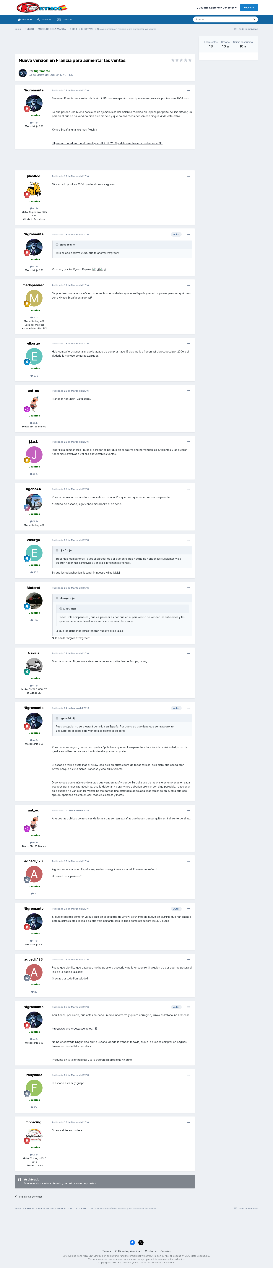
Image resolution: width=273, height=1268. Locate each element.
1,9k (35, 620)
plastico (33, 176)
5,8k (35, 521)
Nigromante (33, 90)
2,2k (35, 1154)
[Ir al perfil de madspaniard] (34, 298)
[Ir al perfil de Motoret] (34, 600)
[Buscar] (254, 19)
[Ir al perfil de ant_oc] (34, 403)
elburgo (33, 343)
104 (35, 1107)
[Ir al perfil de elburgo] (34, 356)
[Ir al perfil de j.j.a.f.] (34, 454)
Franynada (33, 1075)
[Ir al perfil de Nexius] (34, 666)
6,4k (35, 422)
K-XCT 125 (66, 74)
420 (35, 317)
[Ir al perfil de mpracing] (34, 1135)
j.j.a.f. (33, 442)
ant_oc (33, 391)
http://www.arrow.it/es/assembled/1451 (75, 1028)
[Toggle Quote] (57, 244)
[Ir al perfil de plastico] (34, 189)
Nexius (33, 653)
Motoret (33, 588)
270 (35, 375)
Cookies (165, 1251)
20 (35, 893)
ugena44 (33, 489)
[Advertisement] (105, 44)
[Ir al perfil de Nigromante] (23, 73)
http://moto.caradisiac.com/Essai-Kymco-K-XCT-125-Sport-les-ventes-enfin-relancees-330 (107, 143)
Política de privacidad (128, 1251)
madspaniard (33, 285)
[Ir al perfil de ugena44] (34, 502)
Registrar (249, 7)
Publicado (70, 90)
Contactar (151, 1251)
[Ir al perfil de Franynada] (34, 1088)
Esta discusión (237, 19)
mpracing (33, 1122)
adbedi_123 (33, 861)
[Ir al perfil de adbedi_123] (34, 874)
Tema (106, 1251)
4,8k (35, 122)
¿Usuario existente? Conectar (216, 7)
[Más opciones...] (188, 90)
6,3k (35, 473)
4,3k (35, 208)
